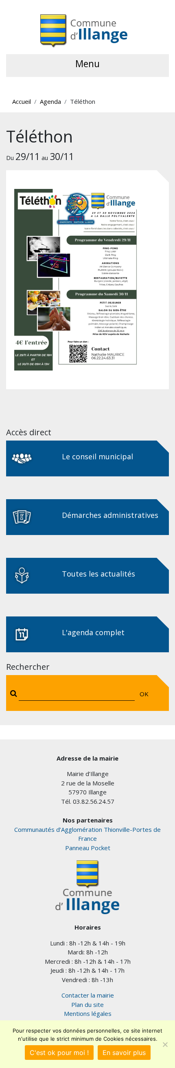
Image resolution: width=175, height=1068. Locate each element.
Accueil (21, 101)
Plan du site (87, 1004)
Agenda (50, 101)
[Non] (165, 1044)
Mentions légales (88, 1013)
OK (144, 694)
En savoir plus (124, 1052)
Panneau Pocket (87, 848)
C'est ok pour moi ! (59, 1052)
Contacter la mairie (87, 995)
